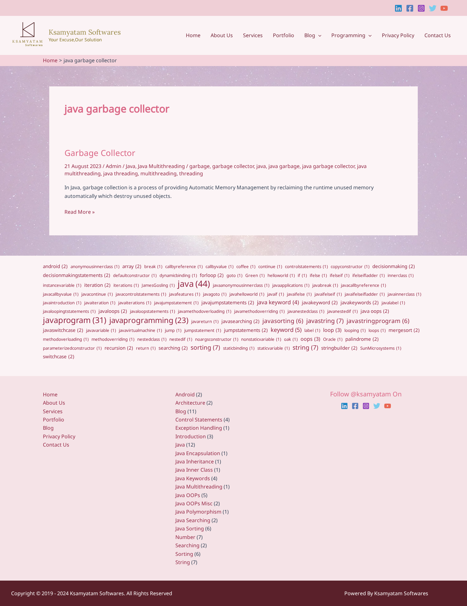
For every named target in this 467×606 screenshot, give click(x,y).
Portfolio (283, 35)
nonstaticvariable (261, 339)
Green (255, 275)
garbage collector (233, 166)
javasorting (282, 321)
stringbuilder (339, 348)
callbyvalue (220, 266)
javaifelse (299, 294)
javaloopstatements (152, 311)
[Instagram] (421, 8)
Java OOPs (187, 495)
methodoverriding (112, 339)
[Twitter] (433, 8)
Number (185, 537)
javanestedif (342, 311)
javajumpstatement (176, 303)
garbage (199, 166)
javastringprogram (378, 321)
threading (191, 173)
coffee (245, 266)
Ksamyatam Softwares (85, 32)
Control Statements (198, 419)
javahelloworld (246, 294)
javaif (275, 294)
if (302, 275)
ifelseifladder (368, 275)
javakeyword (320, 302)
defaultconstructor (135, 275)
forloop (212, 275)
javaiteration (99, 303)
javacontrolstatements (141, 294)
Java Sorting (189, 528)
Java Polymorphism (198, 511)
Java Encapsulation (197, 453)
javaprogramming (148, 320)
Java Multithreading (161, 166)
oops (310, 338)
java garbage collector (328, 166)
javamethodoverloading (204, 311)
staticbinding (238, 348)
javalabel (393, 303)
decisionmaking (393, 266)
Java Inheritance (194, 461)
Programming (348, 35)
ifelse (318, 275)
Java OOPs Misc (194, 503)
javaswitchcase (63, 330)
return (146, 348)
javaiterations (134, 303)
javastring (325, 321)
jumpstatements (246, 330)
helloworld (281, 275)
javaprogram (74, 320)
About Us (222, 35)
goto (234, 275)
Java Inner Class (194, 469)
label (312, 330)
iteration (97, 285)
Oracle (332, 339)
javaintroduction (62, 303)
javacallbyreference (363, 285)
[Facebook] (410, 8)
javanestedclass (306, 311)
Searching (187, 545)
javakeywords (360, 302)
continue (270, 266)
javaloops (112, 311)
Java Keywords (192, 478)
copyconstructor (350, 266)
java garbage (284, 166)
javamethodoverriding (259, 311)
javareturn (205, 321)
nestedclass (151, 339)
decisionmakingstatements (76, 275)
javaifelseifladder (365, 294)
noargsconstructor (216, 339)
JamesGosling (158, 285)
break (153, 266)
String (182, 562)
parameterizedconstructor (72, 348)
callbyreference (184, 266)
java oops (375, 311)
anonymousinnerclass (95, 266)
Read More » (79, 212)
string (305, 347)
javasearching (240, 321)
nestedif (180, 339)
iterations (126, 285)
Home (193, 35)
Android (185, 394)
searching (173, 348)
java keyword (278, 302)
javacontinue (97, 294)
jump (173, 330)
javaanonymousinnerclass (241, 285)
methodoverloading (66, 339)
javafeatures (184, 294)
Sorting (184, 553)
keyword (286, 329)
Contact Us (437, 35)
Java (130, 166)
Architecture (190, 402)
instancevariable (62, 285)
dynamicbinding (178, 275)
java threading (120, 173)
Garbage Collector (99, 152)
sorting (205, 347)
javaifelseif (328, 294)
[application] (318, 35)
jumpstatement (202, 330)
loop (332, 330)
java (261, 166)
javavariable (101, 330)
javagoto (215, 294)
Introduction (190, 436)
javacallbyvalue (60, 294)
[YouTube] (444, 8)
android (55, 266)
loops (377, 330)
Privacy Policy (398, 35)
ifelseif (339, 275)
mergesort (404, 330)
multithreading (158, 173)
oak (291, 339)
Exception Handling (198, 427)
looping (355, 330)
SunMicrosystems (380, 348)
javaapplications (290, 285)
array (131, 266)
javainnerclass (404, 294)
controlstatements (306, 266)
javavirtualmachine (140, 330)
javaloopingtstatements (69, 311)
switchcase (58, 356)
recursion (119, 348)
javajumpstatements (227, 302)
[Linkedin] (398, 8)
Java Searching (192, 520)
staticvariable (273, 348)
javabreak (325, 285)
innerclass (401, 275)
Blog (309, 35)
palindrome (362, 339)
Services (253, 35)
